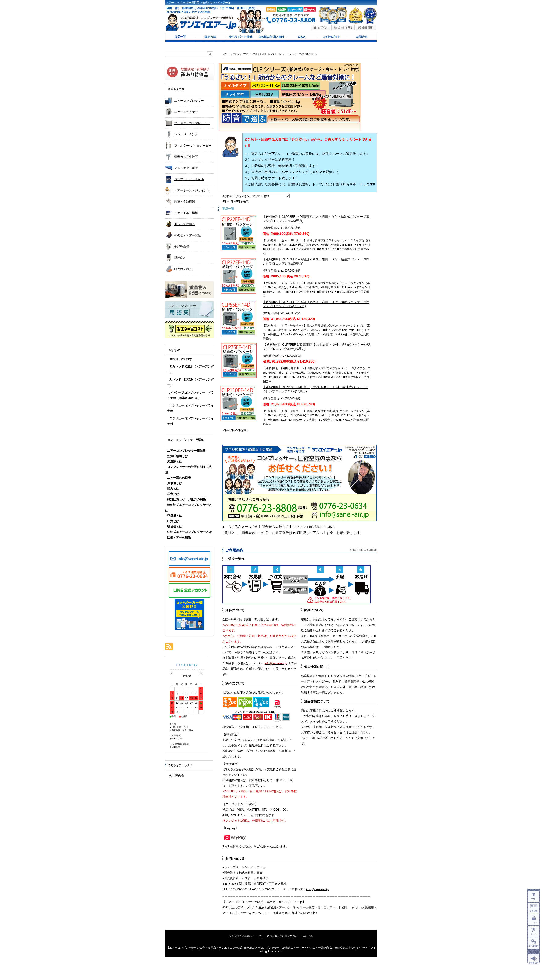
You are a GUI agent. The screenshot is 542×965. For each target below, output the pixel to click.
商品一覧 (180, 37)
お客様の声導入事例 (271, 37)
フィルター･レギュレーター (192, 145)
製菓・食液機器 (184, 201)
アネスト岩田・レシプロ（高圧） (269, 54)
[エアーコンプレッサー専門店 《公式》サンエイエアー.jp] (201, 29)
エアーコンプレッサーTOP (235, 54)
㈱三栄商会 (176, 775)
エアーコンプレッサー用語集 (186, 439)
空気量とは (174, 515)
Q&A (302, 37)
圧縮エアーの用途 (179, 537)
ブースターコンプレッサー (192, 123)
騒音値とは (174, 526)
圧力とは (173, 521)
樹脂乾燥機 (181, 246)
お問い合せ (362, 37)
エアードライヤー (186, 112)
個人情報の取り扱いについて (245, 936)
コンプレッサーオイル (189, 179)
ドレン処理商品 (184, 224)
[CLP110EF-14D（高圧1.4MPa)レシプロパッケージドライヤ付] (238, 419)
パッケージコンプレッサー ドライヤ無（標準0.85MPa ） (190, 395)
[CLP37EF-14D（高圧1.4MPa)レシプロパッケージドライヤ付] (238, 291)
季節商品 (180, 257)
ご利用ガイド (332, 37)
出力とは (173, 488)
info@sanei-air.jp (322, 526)
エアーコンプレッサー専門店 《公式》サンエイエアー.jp (198, 2)
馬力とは (173, 494)
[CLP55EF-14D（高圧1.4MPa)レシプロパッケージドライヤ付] (238, 334)
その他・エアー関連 (187, 235)
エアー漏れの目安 (179, 477)
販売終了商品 (183, 269)
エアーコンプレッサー (189, 100)
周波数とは (174, 461)
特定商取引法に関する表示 (282, 936)
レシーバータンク (186, 134)
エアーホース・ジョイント (192, 190)
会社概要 (308, 936)
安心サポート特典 (240, 37)
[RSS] (169, 648)
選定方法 (210, 37)
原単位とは (174, 483)
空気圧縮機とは (177, 456)
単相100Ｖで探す (180, 359)
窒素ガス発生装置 (186, 156)
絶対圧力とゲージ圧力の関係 (186, 499)
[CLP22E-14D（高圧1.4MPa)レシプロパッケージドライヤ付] (238, 248)
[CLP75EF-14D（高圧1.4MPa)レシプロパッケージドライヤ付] (239, 376)
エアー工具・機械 (186, 213)
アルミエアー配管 (186, 168)
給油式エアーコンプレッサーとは (189, 532)
